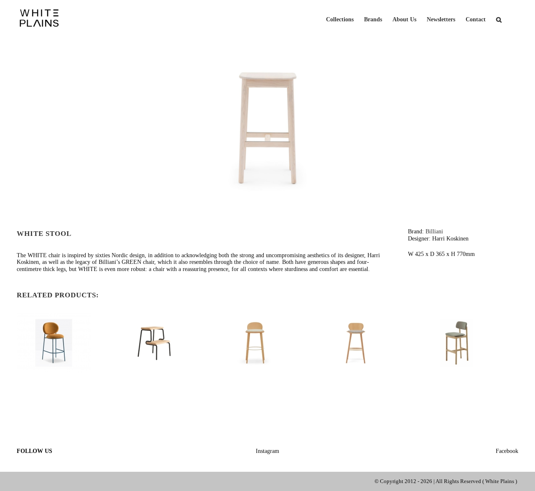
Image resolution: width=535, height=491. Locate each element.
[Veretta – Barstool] (255, 316)
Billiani (434, 231)
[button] (499, 18)
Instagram (267, 451)
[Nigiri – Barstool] (457, 316)
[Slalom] (154, 316)
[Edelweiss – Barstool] (356, 316)
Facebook (507, 451)
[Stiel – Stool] (54, 316)
